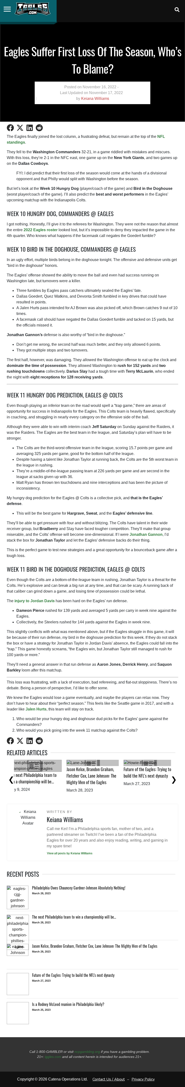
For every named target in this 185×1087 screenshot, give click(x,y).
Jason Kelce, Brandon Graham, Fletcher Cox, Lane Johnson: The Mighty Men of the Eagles (156, 775)
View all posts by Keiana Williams (69, 853)
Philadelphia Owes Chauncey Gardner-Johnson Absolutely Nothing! (39, 781)
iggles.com (53, 1057)
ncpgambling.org (87, 1052)
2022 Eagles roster (41, 230)
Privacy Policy (143, 1079)
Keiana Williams (95, 98)
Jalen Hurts (36, 709)
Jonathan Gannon (146, 534)
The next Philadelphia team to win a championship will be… (97, 778)
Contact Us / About (108, 1079)
